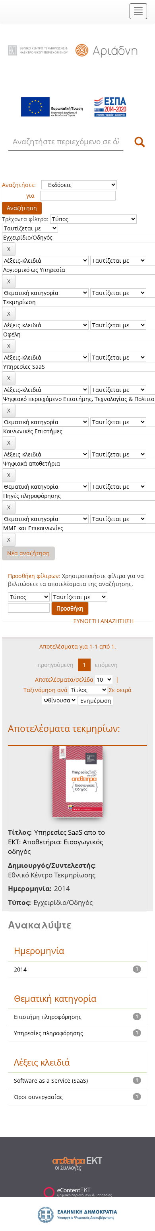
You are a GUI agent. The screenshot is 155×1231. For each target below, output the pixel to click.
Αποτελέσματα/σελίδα (64, 679)
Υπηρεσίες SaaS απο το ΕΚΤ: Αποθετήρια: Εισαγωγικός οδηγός (56, 842)
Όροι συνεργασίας (38, 1097)
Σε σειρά (120, 690)
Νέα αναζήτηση (28, 553)
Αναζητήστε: (19, 185)
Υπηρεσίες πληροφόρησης (48, 1033)
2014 (20, 969)
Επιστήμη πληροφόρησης (47, 1017)
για (30, 195)
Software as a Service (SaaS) (51, 1080)
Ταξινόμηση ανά (45, 690)
